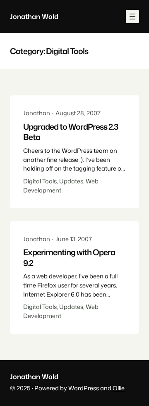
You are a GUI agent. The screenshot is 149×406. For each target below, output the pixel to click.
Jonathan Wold (34, 16)
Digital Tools (40, 181)
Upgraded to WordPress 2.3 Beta (70, 131)
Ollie (119, 388)
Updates (71, 181)
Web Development (61, 186)
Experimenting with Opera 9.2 (69, 257)
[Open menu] (132, 16)
